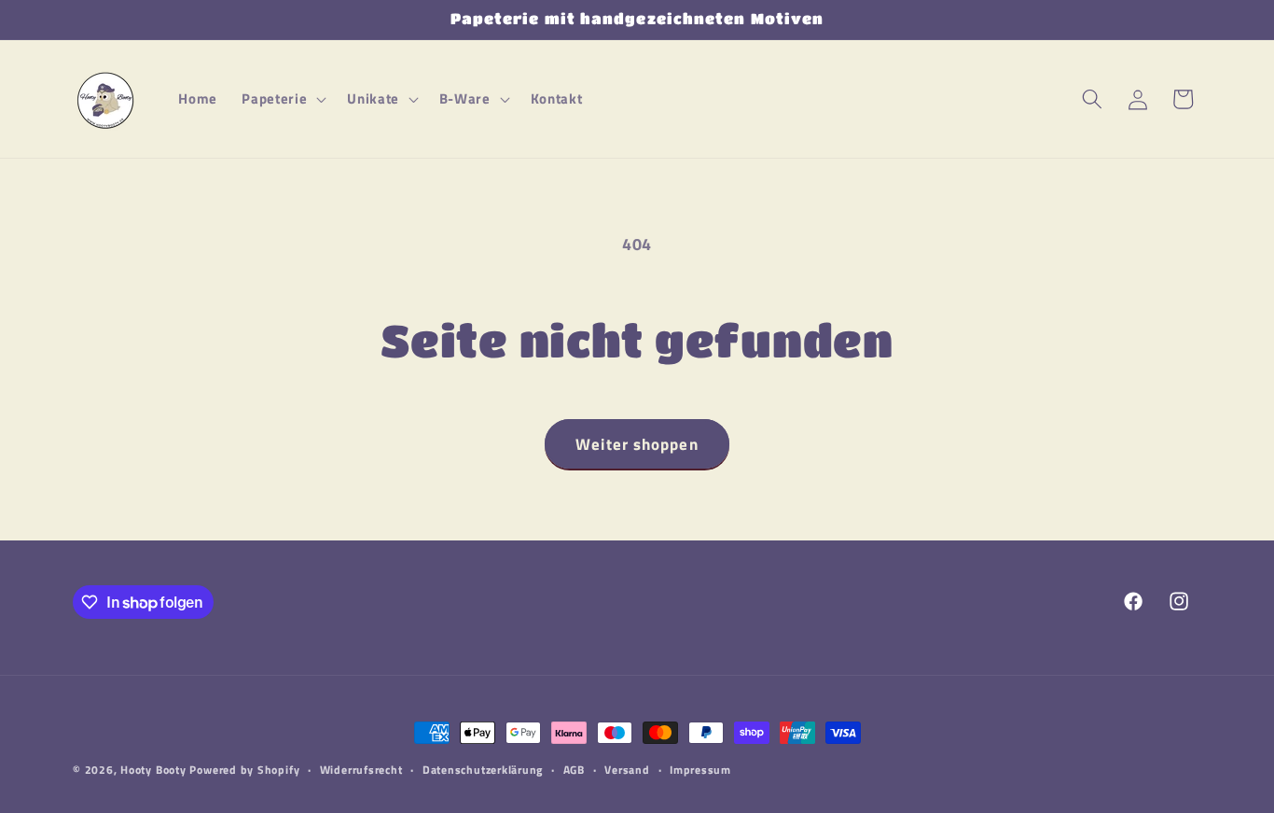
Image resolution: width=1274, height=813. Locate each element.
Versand (626, 769)
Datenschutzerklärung (482, 769)
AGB (574, 769)
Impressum (700, 769)
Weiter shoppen (636, 444)
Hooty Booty (153, 769)
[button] (282, 98)
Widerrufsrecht (361, 769)
